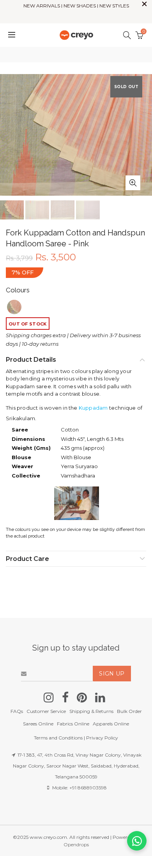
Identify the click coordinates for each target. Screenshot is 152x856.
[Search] (127, 35)
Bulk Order (129, 711)
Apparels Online (111, 724)
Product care (27, 558)
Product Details (31, 359)
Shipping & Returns (91, 711)
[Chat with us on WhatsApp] (137, 841)
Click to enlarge (132, 182)
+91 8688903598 (88, 788)
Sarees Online (38, 724)
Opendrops (76, 844)
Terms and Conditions (58, 738)
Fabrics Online (73, 724)
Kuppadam (93, 408)
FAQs (17, 711)
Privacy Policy (102, 738)
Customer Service (46, 711)
